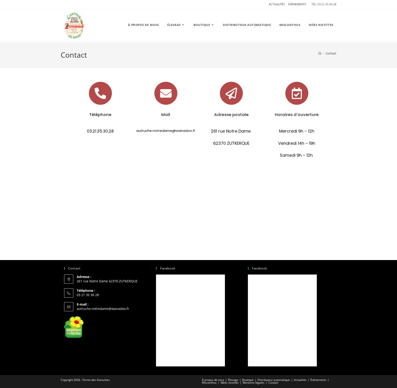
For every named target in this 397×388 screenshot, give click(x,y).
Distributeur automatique (274, 380)
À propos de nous (213, 380)
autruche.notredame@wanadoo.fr (103, 308)
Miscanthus (209, 383)
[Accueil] (319, 53)
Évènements (297, 4)
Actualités (277, 4)
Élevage (233, 380)
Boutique (248, 380)
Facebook (167, 268)
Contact (331, 53)
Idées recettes (230, 383)
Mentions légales (253, 383)
